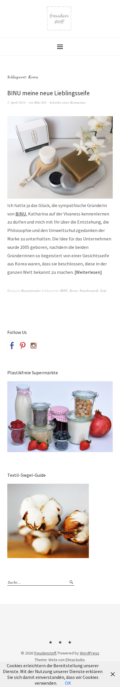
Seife (103, 290)
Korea (74, 290)
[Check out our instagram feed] (33, 345)
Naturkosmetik (89, 290)
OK (68, 683)
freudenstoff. (45, 653)
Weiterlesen (88, 272)
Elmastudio (75, 659)
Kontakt (50, 644)
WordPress (89, 653)
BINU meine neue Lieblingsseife (48, 93)
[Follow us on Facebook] (12, 345)
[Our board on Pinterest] (22, 345)
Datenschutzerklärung (69, 644)
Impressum (60, 644)
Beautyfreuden (31, 290)
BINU (20, 214)
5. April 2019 (16, 102)
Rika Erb (40, 102)
